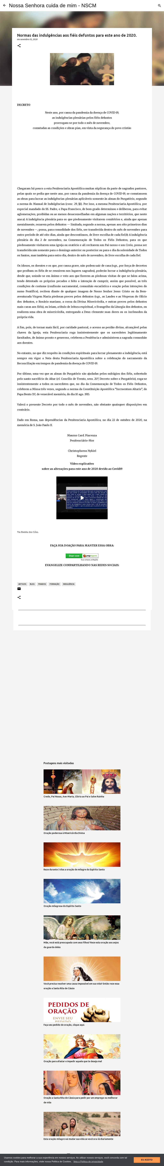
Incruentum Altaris (128, 389)
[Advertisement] (82, 158)
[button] (19, 46)
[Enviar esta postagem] (19, 590)
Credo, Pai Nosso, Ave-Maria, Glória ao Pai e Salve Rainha (74, 796)
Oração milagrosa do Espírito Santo (62, 906)
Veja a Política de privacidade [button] (88, 1161)
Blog (32, 584)
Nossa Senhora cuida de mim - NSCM (52, 5)
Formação (54, 584)
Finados (42, 584)
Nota (48, 358)
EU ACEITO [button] (146, 1160)
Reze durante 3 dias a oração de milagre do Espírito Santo (74, 869)
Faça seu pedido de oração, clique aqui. (64, 1025)
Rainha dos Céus (29, 532)
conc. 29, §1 (73, 203)
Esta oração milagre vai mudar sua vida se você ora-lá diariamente (78, 1139)
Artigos (22, 584)
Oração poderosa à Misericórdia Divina (64, 833)
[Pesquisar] (159, 5)
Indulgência (68, 584)
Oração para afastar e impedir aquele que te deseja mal (73, 1061)
